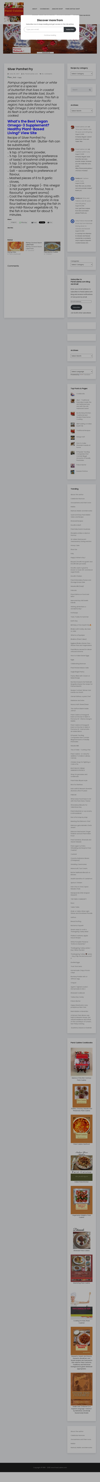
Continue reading (50, 35)
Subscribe (70, 29)
